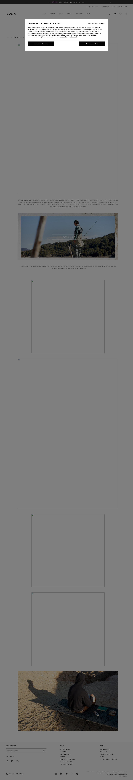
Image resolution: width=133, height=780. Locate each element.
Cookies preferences (41, 44)
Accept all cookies (92, 44)
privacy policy (74, 37)
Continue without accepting (95, 23)
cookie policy (63, 37)
